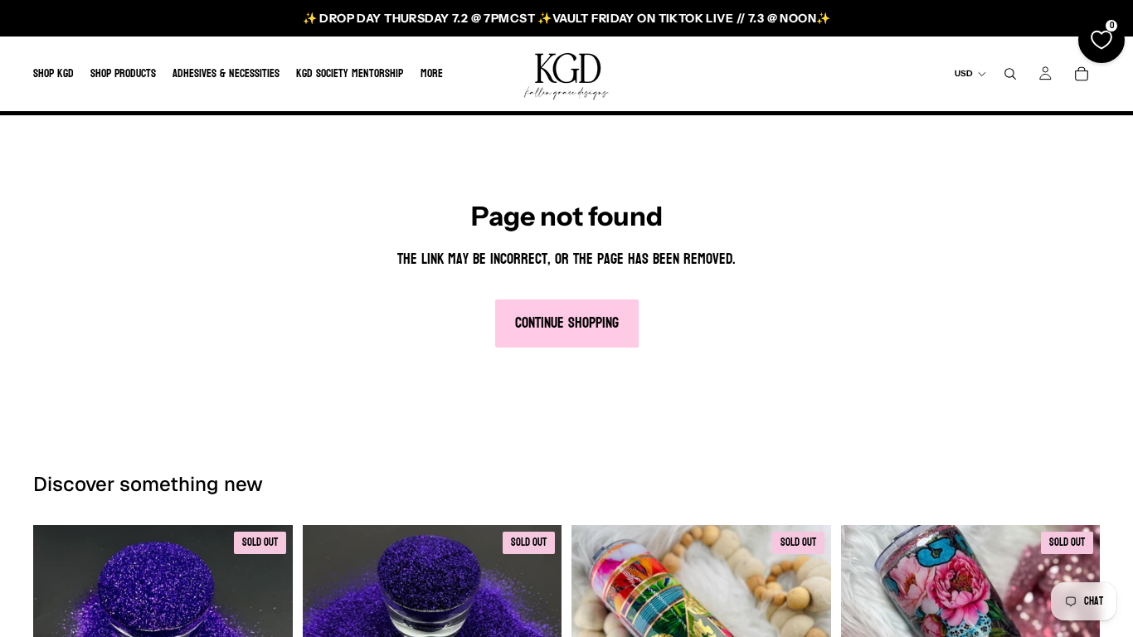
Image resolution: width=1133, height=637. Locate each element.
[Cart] (1081, 74)
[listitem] (431, 74)
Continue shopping (567, 323)
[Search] (1010, 74)
